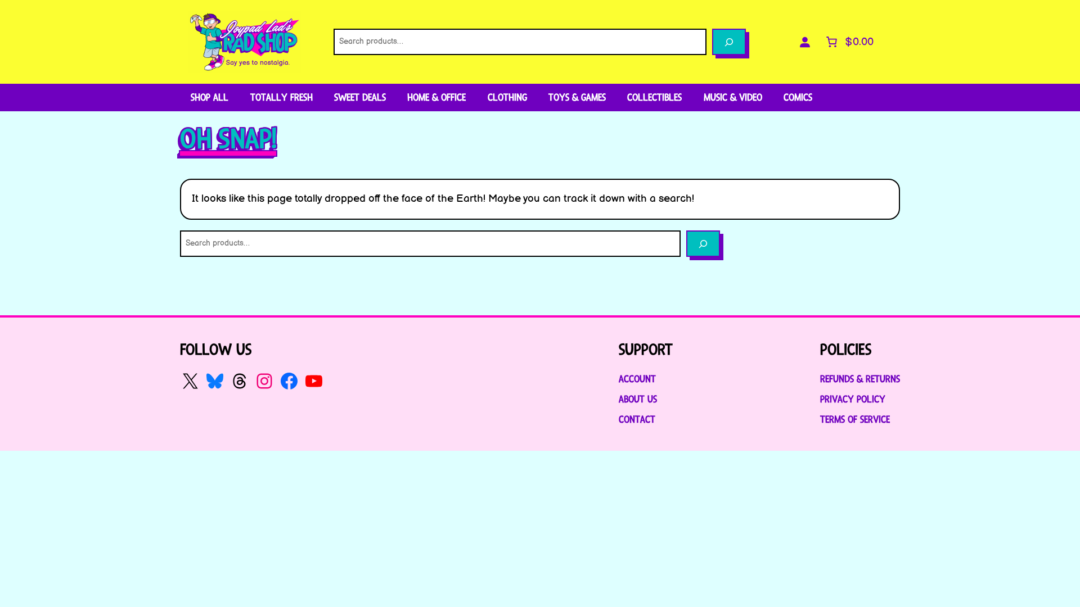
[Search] (729, 42)
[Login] (804, 42)
